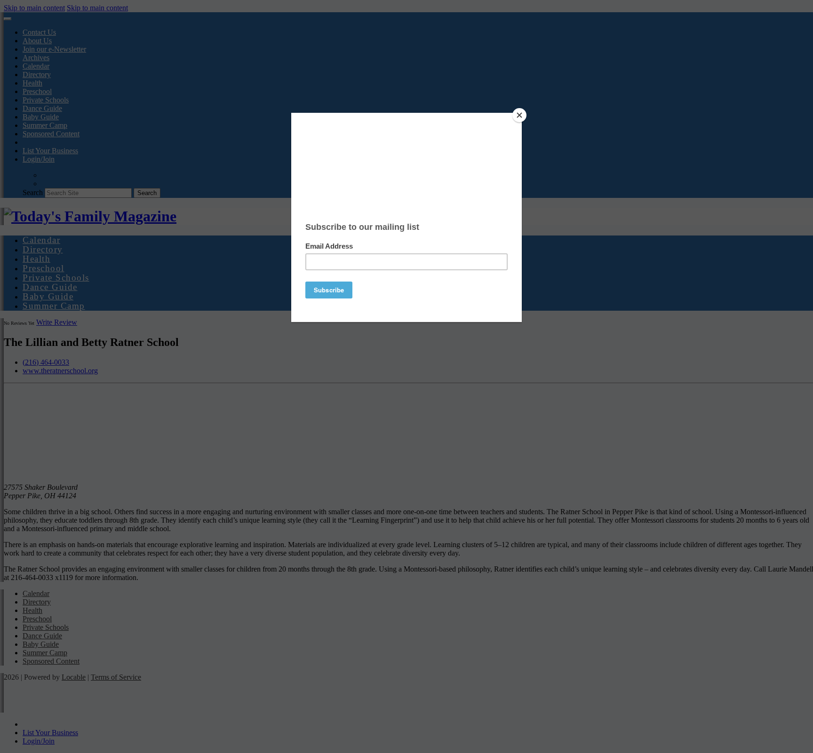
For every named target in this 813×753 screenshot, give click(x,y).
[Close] (519, 115)
